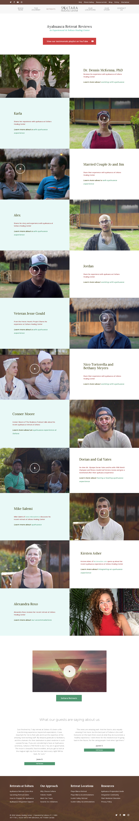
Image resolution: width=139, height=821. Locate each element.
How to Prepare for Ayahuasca (22, 798)
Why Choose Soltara (48, 791)
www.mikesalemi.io (32, 517)
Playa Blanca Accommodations (82, 795)
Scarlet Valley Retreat (79, 798)
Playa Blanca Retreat (79, 791)
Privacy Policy (106, 802)
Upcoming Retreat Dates (19, 795)
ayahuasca (36, 525)
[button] (69, 41)
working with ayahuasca (112, 82)
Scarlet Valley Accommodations (83, 802)
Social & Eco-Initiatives (49, 802)
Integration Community (110, 795)
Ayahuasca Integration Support (22, 802)
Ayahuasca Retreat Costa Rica (21, 791)
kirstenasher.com (100, 561)
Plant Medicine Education (110, 798)
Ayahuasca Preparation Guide (112, 791)
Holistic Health (46, 795)
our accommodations (41, 620)
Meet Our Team (46, 798)
